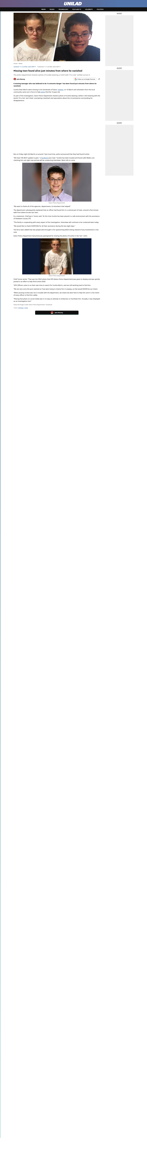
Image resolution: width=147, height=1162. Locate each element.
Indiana (60, 90)
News (43, 9)
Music (52, 9)
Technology (63, 9)
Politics (100, 9)
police (43, 92)
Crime (26, 308)
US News (21, 308)
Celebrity (89, 9)
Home (15, 63)
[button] (99, 79)
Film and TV (76, 9)
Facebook (44, 158)
